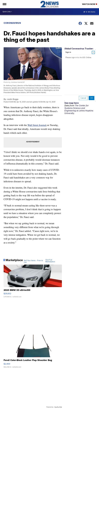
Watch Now (89, 4)
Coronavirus (12, 23)
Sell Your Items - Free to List (33, 261)
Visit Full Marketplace (50, 261)
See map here (71, 103)
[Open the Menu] (4, 4)
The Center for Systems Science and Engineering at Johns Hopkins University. (78, 109)
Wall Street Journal (37, 125)
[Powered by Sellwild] (58, 407)
